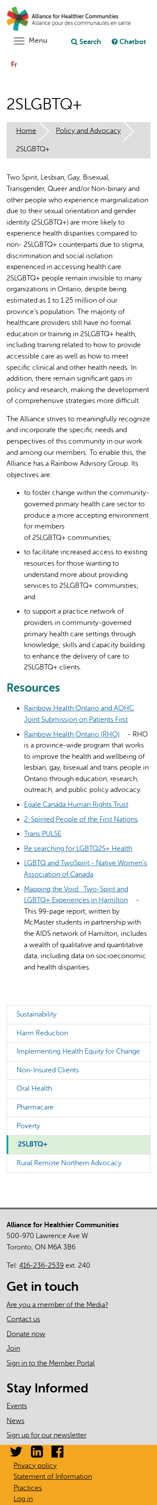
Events (17, 1406)
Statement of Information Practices (53, 1482)
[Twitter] (16, 1454)
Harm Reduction (42, 1033)
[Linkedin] (37, 1454)
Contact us (23, 1319)
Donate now (26, 1334)
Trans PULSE (46, 834)
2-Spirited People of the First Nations (84, 819)
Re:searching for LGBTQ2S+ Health (81, 849)
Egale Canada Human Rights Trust (79, 805)
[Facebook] (57, 1454)
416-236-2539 (41, 1266)
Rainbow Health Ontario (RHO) (75, 734)
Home (26, 131)
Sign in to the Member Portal (51, 1363)
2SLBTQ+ (33, 1144)
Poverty (28, 1126)
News (15, 1421)
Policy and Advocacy (88, 131)
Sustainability (37, 1014)
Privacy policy (35, 1466)
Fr (14, 64)
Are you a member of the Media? (57, 1305)
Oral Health (34, 1088)
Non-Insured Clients (48, 1070)
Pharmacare (35, 1107)
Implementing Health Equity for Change (78, 1051)
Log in (23, 1499)
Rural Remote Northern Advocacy (69, 1163)
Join (13, 1348)
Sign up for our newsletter (46, 1435)
